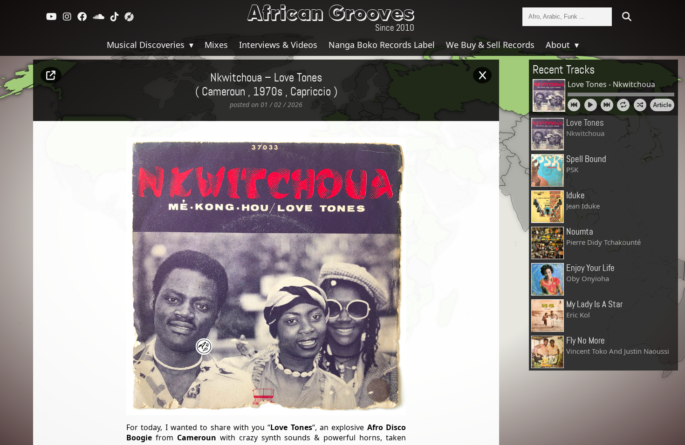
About (559, 44)
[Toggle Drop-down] (190, 45)
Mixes (216, 44)
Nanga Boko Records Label (382, 44)
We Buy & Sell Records (490, 44)
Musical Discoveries (147, 44)
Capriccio (310, 92)
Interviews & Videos (278, 44)
